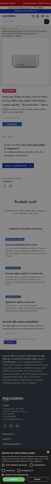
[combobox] (48, 452)
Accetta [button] (13, 479)
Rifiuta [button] (37, 479)
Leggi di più (38, 461)
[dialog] (25, 466)
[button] (25, 474)
